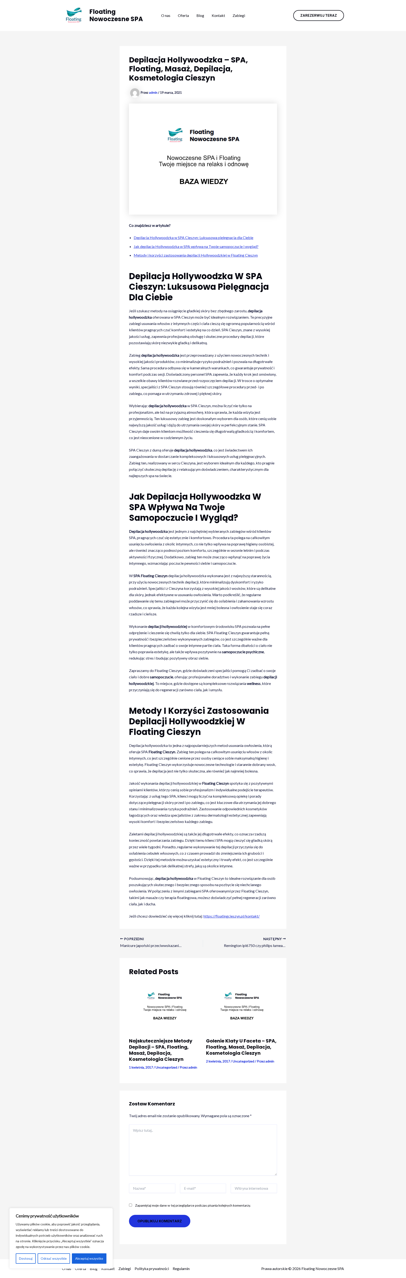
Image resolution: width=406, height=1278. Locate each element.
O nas (165, 15)
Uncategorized (166, 1067)
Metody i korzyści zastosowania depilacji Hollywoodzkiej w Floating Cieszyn (196, 255)
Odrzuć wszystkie (54, 1258)
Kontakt (218, 15)
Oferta (183, 15)
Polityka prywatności (152, 1268)
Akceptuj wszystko (89, 1258)
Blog (200, 15)
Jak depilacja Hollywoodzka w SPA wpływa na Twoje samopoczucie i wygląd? (196, 246)
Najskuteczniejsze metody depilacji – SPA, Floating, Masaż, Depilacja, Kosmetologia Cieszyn (160, 1050)
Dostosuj (25, 1258)
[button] (318, 15)
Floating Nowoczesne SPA (116, 15)
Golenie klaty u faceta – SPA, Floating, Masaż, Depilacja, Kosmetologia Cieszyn (241, 1047)
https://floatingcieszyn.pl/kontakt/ (231, 916)
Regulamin (181, 1268)
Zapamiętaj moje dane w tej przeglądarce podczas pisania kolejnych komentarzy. (193, 1205)
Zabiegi (239, 15)
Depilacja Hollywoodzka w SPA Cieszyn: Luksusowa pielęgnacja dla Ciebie (193, 237)
